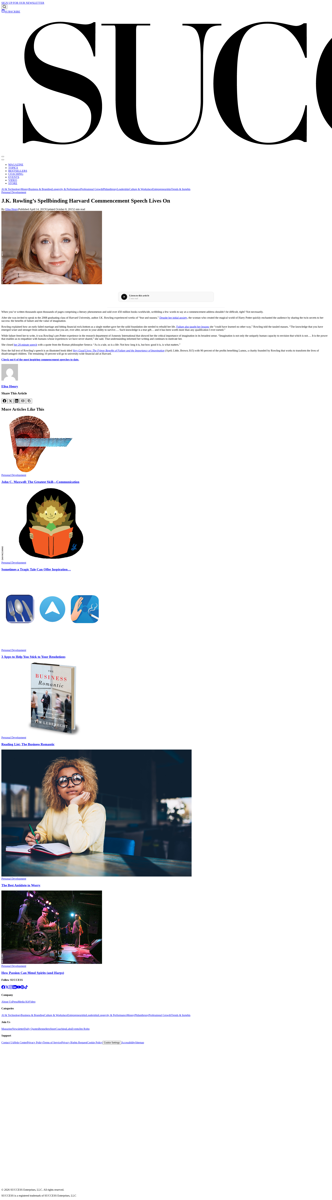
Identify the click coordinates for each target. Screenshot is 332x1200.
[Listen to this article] (124, 297)
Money (25, 189)
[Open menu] (2, 156)
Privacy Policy (35, 1042)
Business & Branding (40, 189)
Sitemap (139, 1042)
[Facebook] (3, 988)
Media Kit (23, 1001)
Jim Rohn (84, 1028)
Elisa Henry (11, 209)
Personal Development (13, 192)
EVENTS (13, 177)
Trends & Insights (180, 189)
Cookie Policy (95, 1042)
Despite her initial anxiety (173, 317)
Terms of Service (52, 1042)
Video (32, 1001)
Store (53, 1028)
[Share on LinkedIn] (16, 401)
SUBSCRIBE (12, 11)
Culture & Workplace (140, 189)
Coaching (61, 1028)
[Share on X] (10, 401)
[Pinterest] (22, 988)
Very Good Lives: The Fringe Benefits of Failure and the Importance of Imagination (118, 350)
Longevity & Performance (66, 189)
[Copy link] (29, 401)
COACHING (15, 173)
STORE (12, 183)
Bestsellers (44, 1028)
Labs (69, 1028)
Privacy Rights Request (74, 1042)
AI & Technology (11, 189)
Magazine (6, 1028)
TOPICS (13, 167)
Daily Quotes (31, 1028)
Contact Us (7, 1042)
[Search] (4, 6)
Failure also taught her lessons (192, 326)
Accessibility (128, 1042)
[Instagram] (11, 988)
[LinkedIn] (15, 988)
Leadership (123, 189)
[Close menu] (2, 159)
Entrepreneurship (161, 189)
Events (75, 1028)
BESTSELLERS (17, 170)
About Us (6, 1001)
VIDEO (12, 180)
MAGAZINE (15, 164)
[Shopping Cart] (3, 11)
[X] (7, 988)
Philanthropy (110, 189)
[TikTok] (26, 988)
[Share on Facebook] (4, 401)
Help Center (20, 1042)
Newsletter (18, 1028)
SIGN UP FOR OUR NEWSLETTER (22, 2)
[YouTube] (18, 988)
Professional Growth (91, 189)
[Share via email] (23, 401)
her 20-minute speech (25, 344)
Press (15, 1001)
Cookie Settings (112, 1042)
